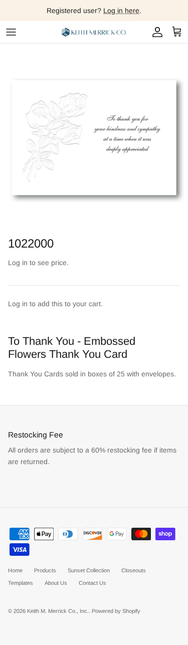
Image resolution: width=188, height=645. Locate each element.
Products (45, 570)
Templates (20, 583)
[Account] (155, 32)
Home (15, 570)
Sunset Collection (89, 570)
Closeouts (133, 570)
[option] (94, 138)
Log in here (121, 11)
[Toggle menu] (11, 32)
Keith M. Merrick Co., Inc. (58, 611)
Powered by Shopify (116, 611)
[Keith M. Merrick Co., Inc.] (94, 32)
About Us (56, 583)
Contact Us (92, 583)
